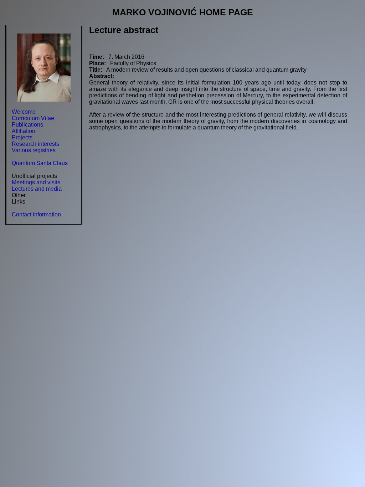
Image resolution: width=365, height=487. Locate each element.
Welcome (24, 112)
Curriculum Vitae (33, 118)
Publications (27, 125)
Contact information (36, 214)
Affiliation (23, 131)
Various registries (34, 150)
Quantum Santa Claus (40, 163)
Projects (22, 137)
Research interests (35, 144)
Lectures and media (37, 189)
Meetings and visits (36, 182)
